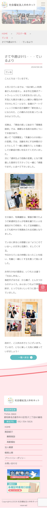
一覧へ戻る (23, 357)
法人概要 (9, 447)
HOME (5, 33)
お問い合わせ (11, 463)
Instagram (43, 290)
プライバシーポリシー (15, 458)
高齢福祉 (11, 441)
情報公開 (9, 452)
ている (8, 72)
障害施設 (11, 436)
